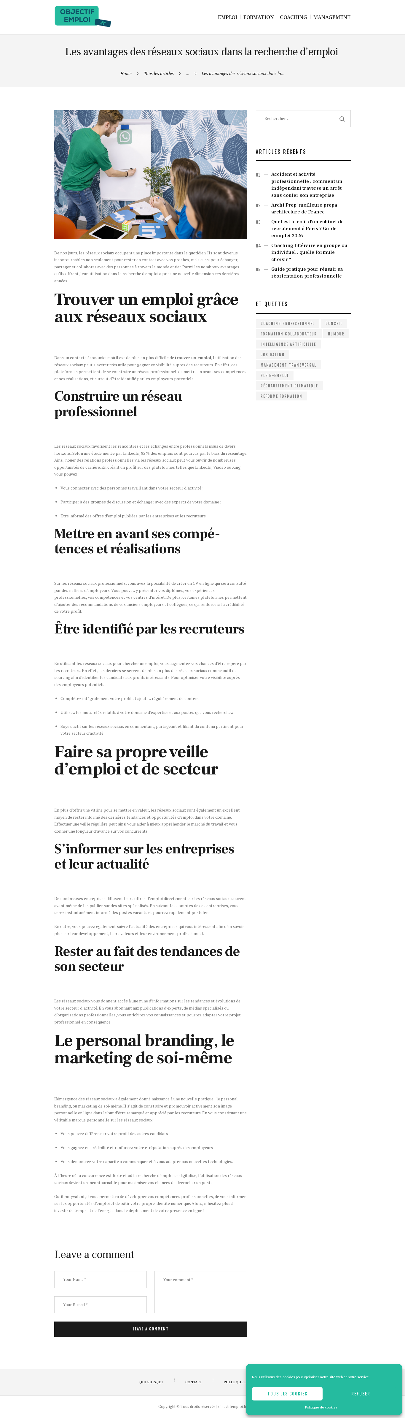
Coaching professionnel (288, 323)
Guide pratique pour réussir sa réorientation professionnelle (307, 273)
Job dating (273, 354)
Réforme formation (281, 396)
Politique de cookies (321, 1407)
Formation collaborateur (289, 334)
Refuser (360, 1394)
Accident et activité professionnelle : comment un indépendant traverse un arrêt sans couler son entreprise (306, 185)
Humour (336, 334)
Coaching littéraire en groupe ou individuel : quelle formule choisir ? (309, 252)
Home (126, 73)
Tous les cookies (287, 1394)
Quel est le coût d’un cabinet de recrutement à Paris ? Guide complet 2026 (307, 228)
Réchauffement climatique (289, 386)
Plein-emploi (275, 375)
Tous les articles (159, 73)
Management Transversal (288, 365)
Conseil (334, 323)
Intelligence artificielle (288, 344)
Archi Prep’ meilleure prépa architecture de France (304, 209)
